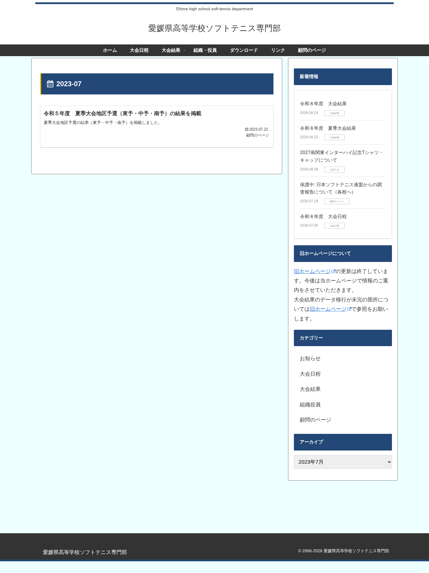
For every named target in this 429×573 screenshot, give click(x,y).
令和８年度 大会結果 (323, 103)
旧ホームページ (312, 271)
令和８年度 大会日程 (323, 216)
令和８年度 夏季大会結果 (328, 128)
